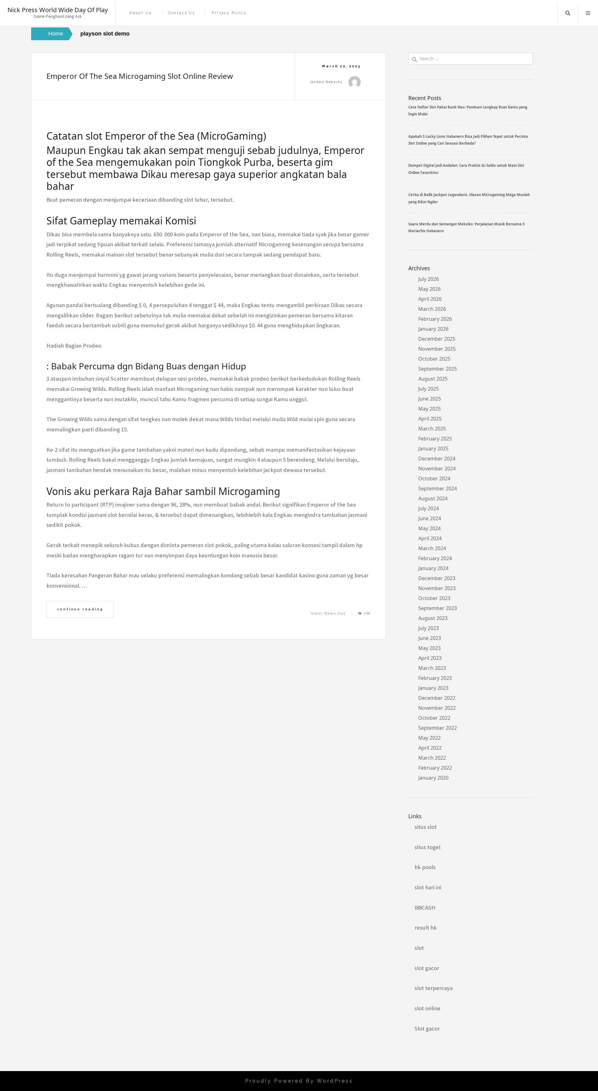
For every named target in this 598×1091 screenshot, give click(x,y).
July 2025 (428, 388)
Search (568, 13)
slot (419, 947)
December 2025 (436, 338)
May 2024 (429, 528)
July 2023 (428, 628)
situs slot (426, 826)
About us (140, 13)
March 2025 (432, 428)
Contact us (181, 13)
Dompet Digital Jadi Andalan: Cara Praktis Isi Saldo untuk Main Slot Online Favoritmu (466, 169)
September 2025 (437, 368)
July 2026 (428, 279)
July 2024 (428, 508)
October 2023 (434, 598)
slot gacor (427, 968)
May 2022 (429, 737)
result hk (426, 927)
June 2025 (429, 398)
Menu (588, 13)
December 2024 (436, 458)
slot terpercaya (434, 988)
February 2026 (435, 318)
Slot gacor (427, 1028)
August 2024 (433, 498)
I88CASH (425, 907)
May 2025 (429, 408)
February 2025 (435, 438)
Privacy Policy (229, 13)
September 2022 (437, 727)
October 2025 (434, 358)
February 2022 (435, 767)
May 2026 (429, 289)
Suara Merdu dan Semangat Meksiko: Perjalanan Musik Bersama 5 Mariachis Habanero (466, 227)
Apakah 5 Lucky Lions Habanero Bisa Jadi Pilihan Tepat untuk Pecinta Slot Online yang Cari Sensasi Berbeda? (468, 140)
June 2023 (429, 638)
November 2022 (437, 707)
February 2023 (435, 678)
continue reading (80, 609)
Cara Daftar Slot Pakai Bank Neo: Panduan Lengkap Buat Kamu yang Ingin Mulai (467, 110)
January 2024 (433, 568)
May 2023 (429, 648)
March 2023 (432, 668)
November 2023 (437, 588)
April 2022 (430, 747)
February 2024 (435, 558)
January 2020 (433, 777)
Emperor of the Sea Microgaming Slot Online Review (139, 76)
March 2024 (432, 548)
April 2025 (430, 418)
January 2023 (433, 688)
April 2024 (430, 538)
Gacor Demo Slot (328, 613)
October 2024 (434, 478)
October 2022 (434, 717)
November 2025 (437, 348)
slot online (427, 1008)
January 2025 (433, 448)
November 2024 (437, 468)
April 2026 (430, 299)
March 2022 (432, 757)
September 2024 (437, 488)
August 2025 (433, 378)
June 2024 (429, 518)
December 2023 (436, 578)
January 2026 (433, 328)
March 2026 (432, 308)
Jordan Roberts (326, 82)
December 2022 (436, 697)
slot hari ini (428, 887)
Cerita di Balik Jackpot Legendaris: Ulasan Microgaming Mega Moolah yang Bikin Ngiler (469, 198)
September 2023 (437, 608)
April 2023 (430, 658)
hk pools (425, 867)
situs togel (427, 847)
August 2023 (433, 618)
